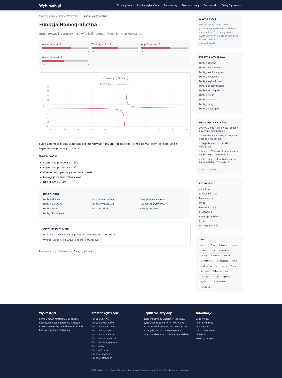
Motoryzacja (222, 260)
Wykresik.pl (50, 5)
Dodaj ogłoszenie (83, 251)
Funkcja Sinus (50, 208)
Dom (213, 245)
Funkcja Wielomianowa (152, 199)
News (234, 260)
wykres (226, 276)
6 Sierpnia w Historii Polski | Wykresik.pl (214, 145)
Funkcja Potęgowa (53, 203)
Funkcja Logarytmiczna (152, 203)
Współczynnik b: (101, 44)
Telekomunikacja (220, 271)
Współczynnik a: (51, 44)
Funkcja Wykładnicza (102, 203)
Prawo (233, 266)
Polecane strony (190, 5)
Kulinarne (215, 255)
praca (224, 266)
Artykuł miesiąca (208, 193)
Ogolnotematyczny (209, 266)
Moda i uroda (207, 260)
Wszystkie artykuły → (208, 169)
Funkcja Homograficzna (212, 90)
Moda (202, 202)
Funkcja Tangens (149, 208)
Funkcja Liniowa (51, 199)
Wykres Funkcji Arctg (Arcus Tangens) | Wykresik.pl (71, 239)
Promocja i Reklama (209, 216)
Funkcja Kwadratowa (102, 199)
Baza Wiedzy (206, 198)
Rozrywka (205, 271)
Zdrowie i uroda (219, 281)
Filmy (233, 245)
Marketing (228, 255)
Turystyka (205, 276)
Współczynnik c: (150, 44)
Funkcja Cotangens (53, 213)
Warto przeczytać (208, 225)
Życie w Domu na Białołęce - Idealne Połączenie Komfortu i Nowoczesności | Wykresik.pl (219, 129)
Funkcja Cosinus (100, 208)
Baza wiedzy (170, 5)
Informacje (224, 250)
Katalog (204, 255)
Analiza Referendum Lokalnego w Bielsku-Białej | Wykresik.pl (217, 160)
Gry (213, 250)
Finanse (204, 250)
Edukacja (223, 245)
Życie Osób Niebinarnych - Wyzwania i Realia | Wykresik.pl (219, 137)
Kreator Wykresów (147, 5)
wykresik (204, 281)
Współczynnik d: (52, 57)
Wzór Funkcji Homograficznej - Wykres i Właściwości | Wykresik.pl (79, 234)
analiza (204, 245)
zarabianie (205, 286)
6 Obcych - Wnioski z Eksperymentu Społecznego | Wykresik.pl (218, 153)
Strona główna (125, 5)
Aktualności (205, 189)
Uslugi (216, 276)
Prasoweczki (210, 5)
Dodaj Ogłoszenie (231, 5)
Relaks (202, 221)
